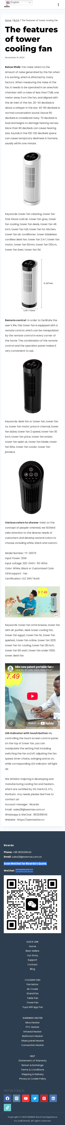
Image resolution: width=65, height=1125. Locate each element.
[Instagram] (16, 1098)
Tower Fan (32, 1002)
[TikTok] (7, 1107)
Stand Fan (32, 993)
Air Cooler (32, 989)
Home (32, 946)
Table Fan (32, 998)
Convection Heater (32, 1045)
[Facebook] (7, 1098)
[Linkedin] (53, 1098)
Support (32, 959)
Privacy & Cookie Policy (32, 1078)
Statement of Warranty (33, 1060)
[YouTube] (25, 1098)
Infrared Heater (32, 1031)
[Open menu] (58, 4)
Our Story (32, 955)
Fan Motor (32, 984)
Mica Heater (32, 1022)
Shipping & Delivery (33, 1074)
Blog (32, 969)
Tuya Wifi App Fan (32, 1007)
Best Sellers (32, 950)
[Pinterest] (44, 1098)
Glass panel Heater (32, 1040)
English (14, 2)
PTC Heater (32, 1027)
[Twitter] (34, 1098)
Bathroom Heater (32, 1036)
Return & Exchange (33, 1065)
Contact (32, 964)
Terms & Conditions (32, 1069)
